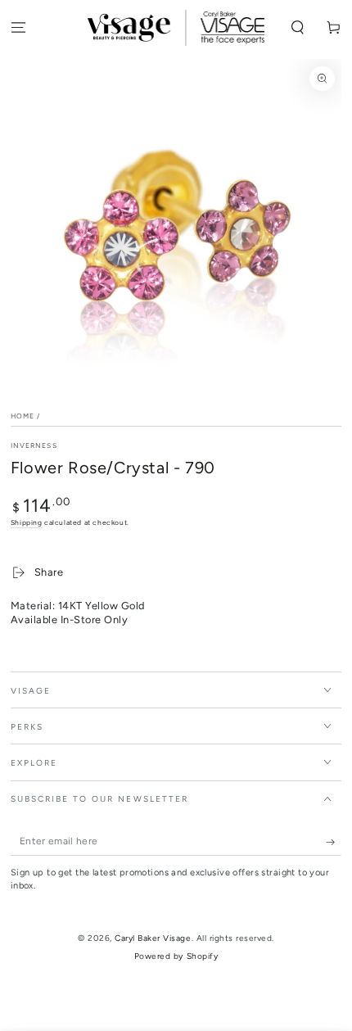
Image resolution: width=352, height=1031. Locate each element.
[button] (298, 28)
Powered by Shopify (176, 956)
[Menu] (18, 28)
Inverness (34, 445)
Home (22, 416)
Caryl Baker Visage (153, 938)
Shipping (27, 522)
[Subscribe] (334, 842)
